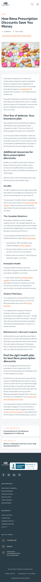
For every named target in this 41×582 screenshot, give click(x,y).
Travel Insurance (7, 500)
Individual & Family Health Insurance (17, 36)
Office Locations (7, 515)
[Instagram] (9, 475)
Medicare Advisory (7, 491)
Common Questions (8, 524)
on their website (25, 246)
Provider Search (7, 503)
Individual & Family (7, 494)
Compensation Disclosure (20, 578)
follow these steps (28, 238)
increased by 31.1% (25, 89)
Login (3, 527)
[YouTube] (19, 475)
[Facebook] (3, 475)
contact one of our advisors (13, 412)
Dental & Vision (6, 497)
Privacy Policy (10, 573)
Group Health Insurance (9, 488)
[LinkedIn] (14, 475)
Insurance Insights (8, 521)
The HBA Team (6, 518)
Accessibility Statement (27, 573)
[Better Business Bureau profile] (24, 466)
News (4, 14)
